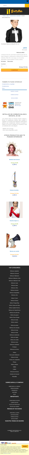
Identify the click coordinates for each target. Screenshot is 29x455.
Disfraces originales (14, 271)
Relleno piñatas (14, 364)
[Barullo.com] (14, 11)
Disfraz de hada (14, 319)
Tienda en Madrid (14, 388)
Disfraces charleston (14, 344)
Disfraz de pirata (14, 325)
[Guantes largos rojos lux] (14, 210)
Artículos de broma (14, 371)
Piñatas (14, 362)
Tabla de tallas (10, 61)
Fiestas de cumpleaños (14, 359)
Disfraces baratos (14, 290)
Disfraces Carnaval (14, 273)
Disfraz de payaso (14, 315)
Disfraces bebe (14, 285)
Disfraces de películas (14, 312)
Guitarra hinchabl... (14, 190)
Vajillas (14, 366)
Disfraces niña (14, 295)
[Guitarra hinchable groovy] (14, 179)
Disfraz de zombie (14, 339)
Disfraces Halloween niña (14, 280)
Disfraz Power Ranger (14, 317)
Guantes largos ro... (14, 220)
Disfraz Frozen (14, 298)
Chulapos (14, 346)
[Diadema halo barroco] (14, 148)
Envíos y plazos (14, 91)
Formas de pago (14, 94)
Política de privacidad (14, 404)
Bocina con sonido (14, 251)
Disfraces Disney (14, 300)
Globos (14, 352)
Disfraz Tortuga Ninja (14, 303)
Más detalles (3, 61)
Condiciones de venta (14, 400)
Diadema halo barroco (14, 159)
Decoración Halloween (14, 354)
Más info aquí (18, 105)
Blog (14, 394)
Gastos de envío (14, 414)
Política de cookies (14, 406)
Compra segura (14, 402)
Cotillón (14, 369)
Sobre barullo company (14, 386)
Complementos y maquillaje (15, 15)
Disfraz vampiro (14, 322)
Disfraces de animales (14, 327)
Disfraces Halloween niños (14, 278)
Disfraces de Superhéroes (14, 310)
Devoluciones (14, 98)
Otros (3, 88)
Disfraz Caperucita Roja (14, 305)
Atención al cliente (14, 412)
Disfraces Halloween (14, 275)
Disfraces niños (14, 287)
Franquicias (14, 390)
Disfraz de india (14, 332)
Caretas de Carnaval (14, 374)
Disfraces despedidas (14, 292)
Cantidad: (3, 64)
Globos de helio (14, 357)
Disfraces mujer (14, 283)
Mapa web (14, 392)
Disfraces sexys (14, 342)
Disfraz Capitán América (14, 307)
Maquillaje (14, 376)
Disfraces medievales (14, 334)
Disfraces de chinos (14, 349)
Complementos (5, 86)
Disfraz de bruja (14, 330)
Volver (4, 15)
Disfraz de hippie (14, 337)
